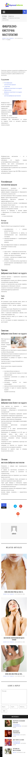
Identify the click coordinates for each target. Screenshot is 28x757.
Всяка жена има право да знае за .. (14, 592)
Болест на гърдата (8, 38)
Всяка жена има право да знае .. (14, 674)
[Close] (4, 716)
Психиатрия (16, 734)
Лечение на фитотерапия (17, 749)
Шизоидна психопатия (16, 732)
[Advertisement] (14, 56)
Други (14, 752)
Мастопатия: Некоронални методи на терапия (14, 639)
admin (8, 39)
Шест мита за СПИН (18, 740)
